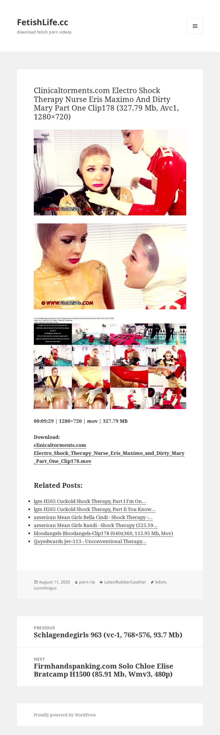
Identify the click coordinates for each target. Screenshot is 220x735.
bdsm (160, 582)
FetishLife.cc (42, 21)
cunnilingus (45, 588)
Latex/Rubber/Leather (125, 582)
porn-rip (87, 582)
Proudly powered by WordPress (65, 715)
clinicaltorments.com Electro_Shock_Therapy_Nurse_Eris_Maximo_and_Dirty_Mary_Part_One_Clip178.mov (109, 453)
